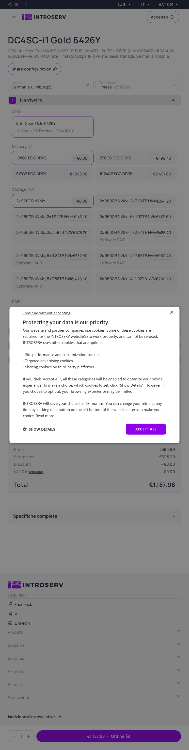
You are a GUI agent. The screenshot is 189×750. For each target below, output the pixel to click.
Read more (45, 415)
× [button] (171, 312)
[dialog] (94, 375)
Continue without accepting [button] (46, 313)
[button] (39, 429)
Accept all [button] (146, 428)
